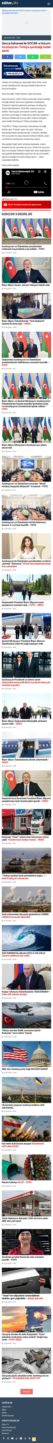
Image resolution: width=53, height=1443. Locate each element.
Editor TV (5, 1424)
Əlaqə (4, 1410)
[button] (45, 57)
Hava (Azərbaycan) (9, 1427)
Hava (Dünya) (7, 1430)
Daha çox (26, 1391)
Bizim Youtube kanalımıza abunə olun (24, 204)
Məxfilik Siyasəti (8, 1416)
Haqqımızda (6, 1407)
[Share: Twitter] (20, 57)
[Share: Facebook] (7, 57)
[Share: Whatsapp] (33, 57)
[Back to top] (46, 1436)
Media (4, 1413)
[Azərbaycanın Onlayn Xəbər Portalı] (10, 2)
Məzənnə (5, 1433)
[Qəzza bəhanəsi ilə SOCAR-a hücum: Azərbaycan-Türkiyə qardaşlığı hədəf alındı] (26, 22)
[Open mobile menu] (48, 3)
